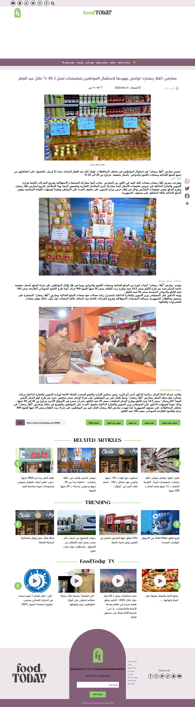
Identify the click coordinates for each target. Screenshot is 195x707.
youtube (13, 3)
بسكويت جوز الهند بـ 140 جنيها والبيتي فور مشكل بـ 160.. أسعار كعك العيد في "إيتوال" (162, 481)
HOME (134, 62)
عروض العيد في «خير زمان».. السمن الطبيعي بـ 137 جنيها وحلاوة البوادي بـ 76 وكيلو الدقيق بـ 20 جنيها (36, 483)
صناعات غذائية (124, 62)
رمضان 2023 (94, 422)
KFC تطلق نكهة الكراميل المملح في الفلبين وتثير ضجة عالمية (160, 539)
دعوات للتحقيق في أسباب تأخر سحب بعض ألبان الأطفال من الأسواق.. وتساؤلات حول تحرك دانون (121, 543)
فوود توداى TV (68, 62)
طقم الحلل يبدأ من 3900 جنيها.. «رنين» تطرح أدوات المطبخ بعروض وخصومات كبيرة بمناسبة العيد (77, 481)
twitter (33, 3)
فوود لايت (89, 62)
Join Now (97, 694)
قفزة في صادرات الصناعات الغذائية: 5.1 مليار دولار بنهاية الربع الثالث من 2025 (35, 541)
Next (18, 464)
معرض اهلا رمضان (169, 422)
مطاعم (113, 62)
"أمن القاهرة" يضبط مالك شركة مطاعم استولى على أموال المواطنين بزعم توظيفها (119, 599)
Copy (20, 423)
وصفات (80, 62)
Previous (177, 464)
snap (19, 3)
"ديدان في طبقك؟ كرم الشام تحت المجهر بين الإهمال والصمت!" (35, 597)
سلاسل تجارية (101, 62)
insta (39, 3)
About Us (131, 683)
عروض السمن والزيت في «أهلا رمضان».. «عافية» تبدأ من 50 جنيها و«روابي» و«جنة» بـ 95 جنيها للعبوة (120, 483)
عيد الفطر (132, 422)
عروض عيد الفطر (114, 422)
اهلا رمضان (149, 422)
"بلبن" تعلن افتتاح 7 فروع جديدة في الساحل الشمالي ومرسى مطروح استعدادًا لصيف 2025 (78, 599)
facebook (46, 3)
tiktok (26, 3)
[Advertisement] (97, 38)
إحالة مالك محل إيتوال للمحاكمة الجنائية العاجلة (79, 539)
